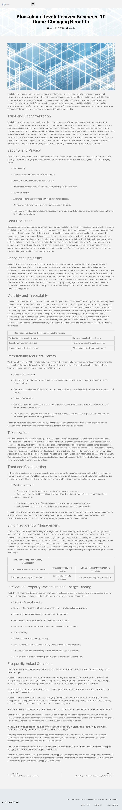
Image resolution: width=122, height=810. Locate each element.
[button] (33, 4)
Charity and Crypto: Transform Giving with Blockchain (92, 800)
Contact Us (112, 805)
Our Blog (98, 805)
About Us (85, 805)
